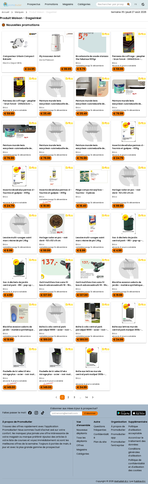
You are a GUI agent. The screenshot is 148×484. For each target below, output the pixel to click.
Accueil (5, 12)
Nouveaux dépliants (81, 431)
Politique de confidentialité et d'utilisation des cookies (136, 465)
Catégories (82, 453)
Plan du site (100, 441)
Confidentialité (101, 436)
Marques (19, 12)
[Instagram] (36, 412)
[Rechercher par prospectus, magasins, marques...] (128, 4)
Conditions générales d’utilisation (134, 452)
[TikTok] (42, 412)
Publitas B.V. (140, 481)
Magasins (81, 449)
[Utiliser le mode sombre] (143, 4)
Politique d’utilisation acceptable (135, 430)
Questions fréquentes (100, 428)
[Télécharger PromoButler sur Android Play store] (124, 413)
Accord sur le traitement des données (137, 441)
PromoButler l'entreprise (118, 443)
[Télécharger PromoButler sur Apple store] (139, 413)
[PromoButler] (12, 4)
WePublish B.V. (121, 481)
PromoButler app (118, 436)
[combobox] (111, 4)
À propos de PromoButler (118, 428)
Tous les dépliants (81, 439)
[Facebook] (30, 412)
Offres (80, 445)
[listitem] (33, 4)
